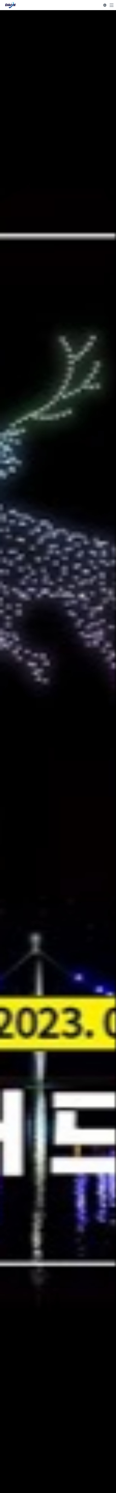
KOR (104, 5)
